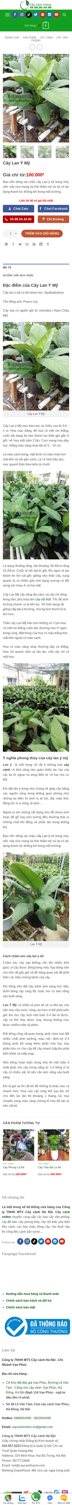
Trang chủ (11, 37)
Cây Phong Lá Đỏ (13, 1167)
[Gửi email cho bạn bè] (27, 244)
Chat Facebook (50, 1503)
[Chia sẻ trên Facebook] (13, 244)
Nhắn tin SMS (64, 1503)
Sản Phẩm (29, 37)
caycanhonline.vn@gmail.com (32, 1427)
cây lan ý (17, 609)
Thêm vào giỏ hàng (42, 233)
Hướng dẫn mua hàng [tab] (18, 275)
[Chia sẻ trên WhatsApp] (6, 244)
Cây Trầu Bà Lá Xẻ (49, 1167)
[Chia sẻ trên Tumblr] (48, 244)
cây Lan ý (43, 836)
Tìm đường (8, 1503)
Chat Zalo (22, 1503)
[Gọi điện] (36, 1497)
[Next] (63, 98)
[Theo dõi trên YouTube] (56, 15)
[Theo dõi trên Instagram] (22, 15)
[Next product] (32, 47)
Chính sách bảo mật (20, 1307)
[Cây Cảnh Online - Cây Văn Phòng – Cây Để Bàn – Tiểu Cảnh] (36, 5)
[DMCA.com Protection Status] (12, 1492)
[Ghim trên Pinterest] (34, 244)
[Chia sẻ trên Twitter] (20, 244)
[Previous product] (40, 47)
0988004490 (22, 1418)
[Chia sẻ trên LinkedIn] (41, 244)
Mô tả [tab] (7, 267)
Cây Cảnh (46, 37)
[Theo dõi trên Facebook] (15, 15)
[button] (7, 15)
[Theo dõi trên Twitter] (36, 15)
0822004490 (42, 1418)
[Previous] (9, 98)
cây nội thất (43, 599)
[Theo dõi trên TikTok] (29, 15)
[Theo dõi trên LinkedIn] (49, 15)
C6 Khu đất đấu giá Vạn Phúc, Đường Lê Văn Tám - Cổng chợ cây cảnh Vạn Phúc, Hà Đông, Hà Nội (37, 1387)
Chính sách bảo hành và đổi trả (28, 1300)
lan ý (17, 788)
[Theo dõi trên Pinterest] (43, 15)
